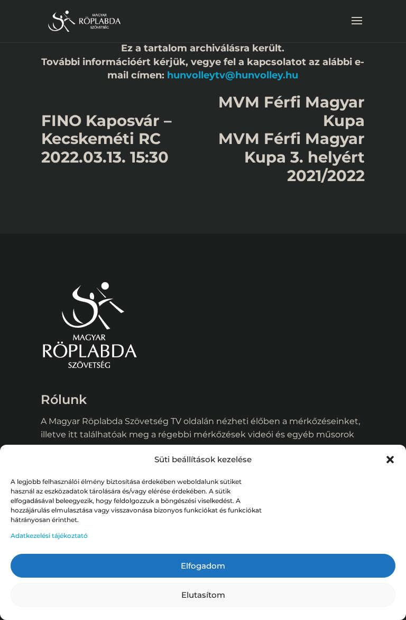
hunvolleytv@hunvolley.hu (232, 74)
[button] (390, 459)
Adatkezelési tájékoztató (49, 536)
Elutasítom (203, 595)
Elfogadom (203, 566)
